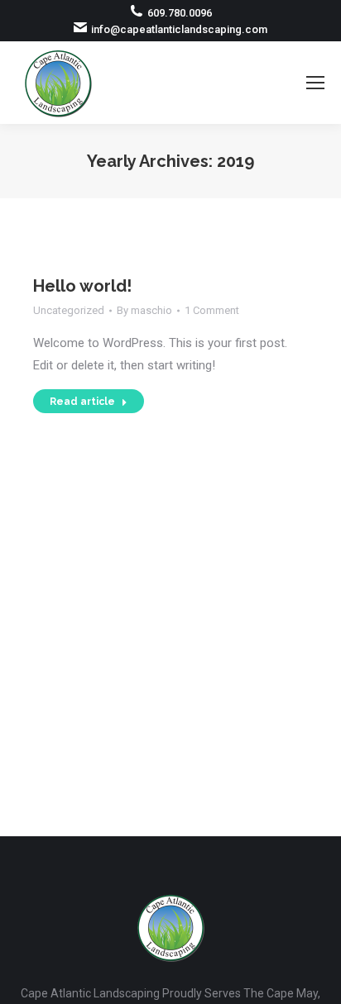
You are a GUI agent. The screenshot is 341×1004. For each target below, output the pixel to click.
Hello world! (82, 286)
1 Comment (212, 310)
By (144, 310)
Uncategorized (68, 310)
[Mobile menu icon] (315, 83)
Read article (82, 401)
